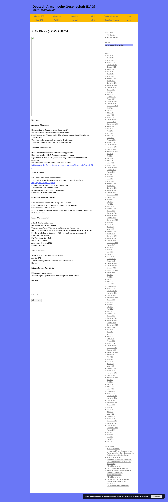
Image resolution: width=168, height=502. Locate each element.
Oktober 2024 (111, 87)
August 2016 (111, 272)
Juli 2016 (110, 275)
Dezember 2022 (112, 119)
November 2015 (112, 293)
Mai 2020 (110, 179)
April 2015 (110, 309)
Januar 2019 (111, 211)
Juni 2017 (110, 250)
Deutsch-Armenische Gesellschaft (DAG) (64, 6)
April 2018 (110, 227)
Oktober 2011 (111, 400)
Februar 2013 (111, 368)
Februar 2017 (111, 259)
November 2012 (112, 373)
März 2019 (110, 206)
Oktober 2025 (111, 67)
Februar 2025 (111, 78)
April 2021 (110, 161)
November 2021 (112, 147)
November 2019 (112, 190)
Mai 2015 (110, 307)
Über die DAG (39, 16)
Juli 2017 (110, 247)
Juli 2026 (110, 56)
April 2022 (110, 135)
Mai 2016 (110, 279)
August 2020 (111, 172)
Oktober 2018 (111, 218)
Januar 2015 (111, 316)
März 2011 (110, 414)
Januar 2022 (111, 142)
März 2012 (110, 389)
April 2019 (110, 204)
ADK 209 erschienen (113, 466)
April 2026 (110, 58)
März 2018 (110, 229)
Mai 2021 (110, 158)
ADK (93, 16)
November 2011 (112, 398)
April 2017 (110, 254)
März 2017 (110, 256)
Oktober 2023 (111, 103)
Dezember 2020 (112, 167)
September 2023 (112, 106)
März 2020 (110, 181)
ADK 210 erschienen (113, 457)
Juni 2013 (110, 359)
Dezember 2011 (112, 396)
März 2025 (110, 76)
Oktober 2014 (111, 323)
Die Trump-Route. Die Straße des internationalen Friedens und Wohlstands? (118, 481)
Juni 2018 (110, 222)
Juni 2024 (110, 92)
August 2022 (111, 126)
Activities (57, 20)
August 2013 (111, 355)
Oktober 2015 (111, 295)
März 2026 (110, 60)
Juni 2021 (110, 156)
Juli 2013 (110, 357)
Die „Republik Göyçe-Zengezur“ (43, 183)
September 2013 (112, 352)
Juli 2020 (110, 174)
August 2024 (111, 90)
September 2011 (112, 402)
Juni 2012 (110, 382)
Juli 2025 (110, 71)
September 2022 (112, 124)
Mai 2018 (110, 224)
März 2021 (110, 163)
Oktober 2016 (111, 268)
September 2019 (112, 195)
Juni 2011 (110, 407)
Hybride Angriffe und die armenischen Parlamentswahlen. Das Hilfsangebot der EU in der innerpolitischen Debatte (120, 453)
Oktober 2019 (111, 192)
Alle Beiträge (111, 35)
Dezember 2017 (112, 236)
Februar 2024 (111, 97)
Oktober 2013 (111, 350)
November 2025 (112, 65)
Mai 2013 (110, 361)
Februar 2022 (111, 140)
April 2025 (110, 74)
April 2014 (110, 336)
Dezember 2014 (112, 318)
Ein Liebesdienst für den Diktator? (118, 486)
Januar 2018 (111, 234)
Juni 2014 (110, 332)
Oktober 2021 (111, 149)
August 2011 (111, 405)
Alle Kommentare (112, 37)
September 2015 (112, 297)
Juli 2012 (110, 380)
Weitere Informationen (141, 496)
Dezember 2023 (112, 101)
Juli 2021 (110, 154)
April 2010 (110, 439)
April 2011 (110, 412)
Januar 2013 (111, 371)
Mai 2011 (110, 409)
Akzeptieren (156, 496)
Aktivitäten (57, 16)
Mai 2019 (110, 202)
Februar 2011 (111, 416)
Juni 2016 (110, 277)
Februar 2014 (111, 341)
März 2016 (110, 284)
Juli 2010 (110, 432)
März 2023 (110, 115)
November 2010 (112, 423)
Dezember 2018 (112, 213)
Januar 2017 (111, 261)
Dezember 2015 (112, 291)
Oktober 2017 (111, 240)
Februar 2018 (111, 231)
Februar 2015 (111, 313)
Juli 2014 (110, 329)
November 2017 (112, 238)
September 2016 (112, 270)
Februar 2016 (111, 286)
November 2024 (112, 85)
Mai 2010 (110, 437)
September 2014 (112, 325)
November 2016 (112, 266)
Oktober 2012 (111, 375)
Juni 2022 (110, 131)
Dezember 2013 (112, 345)
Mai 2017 (110, 252)
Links (129, 16)
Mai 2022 (110, 133)
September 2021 (112, 151)
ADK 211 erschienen (113, 449)
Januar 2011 (111, 418)
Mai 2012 (110, 384)
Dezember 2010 (112, 421)
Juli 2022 (110, 129)
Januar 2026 (111, 62)
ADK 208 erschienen (113, 477)
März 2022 (110, 138)
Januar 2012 (111, 393)
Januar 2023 (111, 117)
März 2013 (110, 366)
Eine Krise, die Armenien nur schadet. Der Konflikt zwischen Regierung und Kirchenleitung (119, 462)
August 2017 (111, 245)
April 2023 (110, 113)
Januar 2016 (111, 288)
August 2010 (111, 430)
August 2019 (111, 197)
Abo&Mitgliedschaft (111, 16)
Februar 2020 (111, 183)
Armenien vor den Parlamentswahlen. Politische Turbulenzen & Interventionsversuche (119, 473)
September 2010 (112, 428)
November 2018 (112, 215)
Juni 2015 (110, 304)
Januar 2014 (111, 343)
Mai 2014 (110, 334)
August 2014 (111, 327)
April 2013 (110, 364)
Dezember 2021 (112, 145)
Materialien (75, 16)
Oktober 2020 (111, 170)
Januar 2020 (111, 186)
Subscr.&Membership (111, 20)
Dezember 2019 (112, 188)
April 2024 (110, 94)
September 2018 (112, 220)
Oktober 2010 (111, 425)
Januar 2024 (111, 99)
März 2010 (110, 441)
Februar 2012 (111, 391)
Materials (75, 20)
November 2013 (112, 348)
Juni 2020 (110, 176)
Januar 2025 (111, 81)
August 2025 (111, 69)
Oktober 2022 (111, 122)
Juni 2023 (110, 108)
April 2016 (110, 282)
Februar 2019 (111, 208)
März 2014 (110, 339)
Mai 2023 (110, 110)
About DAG (39, 20)
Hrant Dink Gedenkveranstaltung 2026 (119, 468)
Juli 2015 (110, 302)
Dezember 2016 (112, 263)
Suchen (107, 42)
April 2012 (110, 387)
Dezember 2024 (112, 83)
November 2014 (112, 320)
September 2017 (112, 243)
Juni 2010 (110, 434)
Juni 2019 (110, 199)
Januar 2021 (111, 165)
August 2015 (111, 300)
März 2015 (110, 311)
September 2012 (112, 377)
